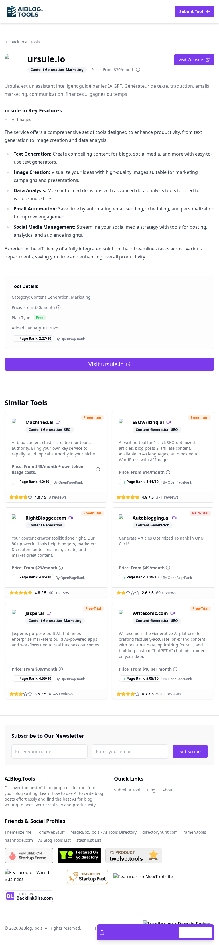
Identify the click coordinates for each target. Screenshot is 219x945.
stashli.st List (88, 840)
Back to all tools (25, 42)
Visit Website (191, 59)
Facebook (143, 932)
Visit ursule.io (106, 364)
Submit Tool (191, 11)
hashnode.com (19, 840)
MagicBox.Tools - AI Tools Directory (103, 832)
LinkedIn (168, 932)
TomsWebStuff (51, 832)
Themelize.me (18, 832)
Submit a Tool (127, 790)
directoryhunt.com (160, 832)
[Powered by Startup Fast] (87, 877)
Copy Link (198, 932)
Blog (151, 790)
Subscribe (190, 751)
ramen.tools (194, 832)
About (168, 790)
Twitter (119, 932)
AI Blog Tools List (54, 840)
